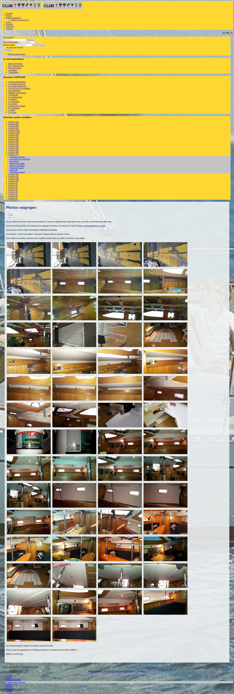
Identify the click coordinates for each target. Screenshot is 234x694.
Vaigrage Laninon (17, 157)
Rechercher (8, 37)
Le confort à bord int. (17, 84)
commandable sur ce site (94, 226)
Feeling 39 (13, 192)
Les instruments (15, 97)
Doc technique (14, 68)
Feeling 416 (13, 155)
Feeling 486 (13, 179)
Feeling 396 (13, 153)
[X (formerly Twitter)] (12, 215)
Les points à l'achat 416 (20, 159)
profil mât (13, 170)
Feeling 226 (13, 135)
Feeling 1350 (14, 133)
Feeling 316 (13, 144)
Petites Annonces (13, 18)
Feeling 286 (13, 139)
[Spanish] (232, 33)
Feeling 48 (13, 196)
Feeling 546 (13, 181)
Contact (9, 29)
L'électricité (13, 95)
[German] (227, 33)
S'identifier (8, 50)
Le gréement (13, 102)
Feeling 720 (13, 122)
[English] (223, 33)
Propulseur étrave (17, 172)
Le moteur (12, 99)
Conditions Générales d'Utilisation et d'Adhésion (125, 671)
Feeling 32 (13, 188)
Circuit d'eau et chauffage (19, 88)
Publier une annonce (20, 20)
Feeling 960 (13, 128)
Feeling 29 (13, 183)
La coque (12, 113)
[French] (225, 33)
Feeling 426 (13, 174)
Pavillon (9, 24)
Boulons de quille (17, 164)
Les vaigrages (14, 91)
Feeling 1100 (14, 131)
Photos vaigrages (17, 166)
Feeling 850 (13, 124)
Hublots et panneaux (17, 93)
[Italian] (230, 33)
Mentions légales (95, 671)
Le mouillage (14, 108)
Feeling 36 (13, 190)
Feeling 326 (13, 146)
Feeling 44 (13, 194)
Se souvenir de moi (14, 48)
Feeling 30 (13, 185)
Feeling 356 (13, 150)
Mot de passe (9, 45)
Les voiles (12, 104)
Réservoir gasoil (17, 168)
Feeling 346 (13, 148)
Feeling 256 (13, 137)
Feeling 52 (13, 199)
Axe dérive (14, 161)
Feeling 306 (13, 142)
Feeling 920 (13, 126)
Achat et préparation (17, 82)
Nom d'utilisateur (10, 42)
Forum (8, 16)
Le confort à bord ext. (17, 86)
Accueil (9, 13)
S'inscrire (10, 27)
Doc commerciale (15, 66)
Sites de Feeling (15, 64)
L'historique (13, 72)
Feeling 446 (13, 177)
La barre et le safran (16, 106)
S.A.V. (8, 22)
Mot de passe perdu (16, 54)
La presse (12, 70)
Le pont (11, 110)
